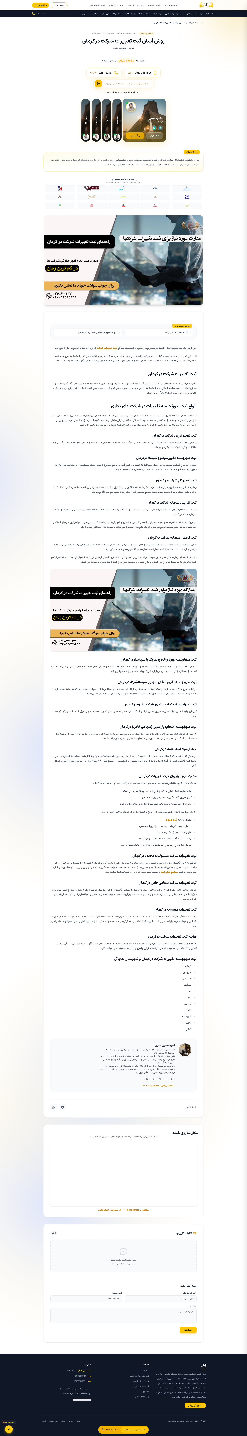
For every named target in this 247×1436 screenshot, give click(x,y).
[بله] (154, 127)
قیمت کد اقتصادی (116, 5)
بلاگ (63, 1421)
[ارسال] (98, 83)
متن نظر (193, 1305)
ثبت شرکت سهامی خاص (111, 13)
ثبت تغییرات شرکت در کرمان (176, 332)
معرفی (152, 135)
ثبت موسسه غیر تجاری (139, 1386)
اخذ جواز (145, 1391)
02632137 (71, 1370)
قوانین (43, 1421)
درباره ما (95, 13)
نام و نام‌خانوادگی (190, 1292)
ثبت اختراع (157, 13)
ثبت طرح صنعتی (172, 13)
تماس (133, 135)
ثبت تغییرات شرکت (190, 22)
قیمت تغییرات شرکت (96, 5)
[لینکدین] (159, 1079)
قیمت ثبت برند (154, 5)
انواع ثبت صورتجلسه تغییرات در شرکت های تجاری (98, 332)
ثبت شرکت (210, 13)
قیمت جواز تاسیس (136, 5)
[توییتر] (153, 1079)
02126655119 (80, 1376)
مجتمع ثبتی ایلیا (169, 872)
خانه (202, 22)
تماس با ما (61, 5)
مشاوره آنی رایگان (195, 1405)
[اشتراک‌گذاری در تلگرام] (62, 1107)
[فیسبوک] (147, 1079)
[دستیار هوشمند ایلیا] (9, 1429)
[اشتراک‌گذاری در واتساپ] (53, 1107)
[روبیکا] (160, 127)
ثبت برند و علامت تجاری (139, 1376)
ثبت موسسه (187, 13)
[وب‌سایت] (172, 1079)
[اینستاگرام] (165, 1079)
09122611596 (79, 1381)
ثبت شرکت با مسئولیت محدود (137, 13)
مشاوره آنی (42, 5)
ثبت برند (199, 13)
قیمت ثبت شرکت (171, 5)
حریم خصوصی (54, 1421)
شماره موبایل (117, 1292)
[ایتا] (147, 127)
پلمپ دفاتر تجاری (142, 1396)
